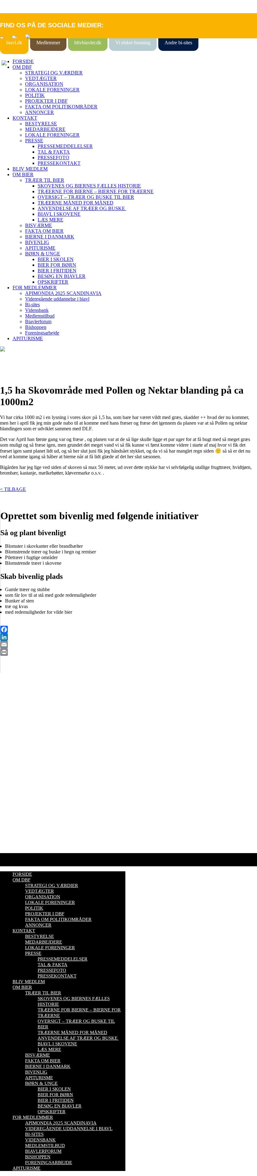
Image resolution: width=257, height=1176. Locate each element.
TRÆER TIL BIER (44, 180)
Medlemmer (48, 42)
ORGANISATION (44, 84)
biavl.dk (14, 42)
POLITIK (35, 95)
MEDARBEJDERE (45, 129)
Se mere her (12, 845)
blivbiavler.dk (87, 42)
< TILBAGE (13, 489)
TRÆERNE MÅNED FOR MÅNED (75, 202)
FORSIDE (23, 61)
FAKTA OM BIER (44, 231)
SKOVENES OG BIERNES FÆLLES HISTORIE (89, 185)
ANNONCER (39, 112)
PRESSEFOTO (53, 157)
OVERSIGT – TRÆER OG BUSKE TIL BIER (86, 197)
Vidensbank (37, 310)
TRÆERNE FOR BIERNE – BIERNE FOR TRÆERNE (96, 191)
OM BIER (23, 174)
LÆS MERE (50, 219)
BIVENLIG (37, 242)
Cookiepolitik (13, 722)
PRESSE (34, 140)
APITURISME (40, 248)
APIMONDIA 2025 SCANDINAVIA (63, 293)
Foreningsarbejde (42, 332)
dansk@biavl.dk (32, 773)
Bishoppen (35, 327)
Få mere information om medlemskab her (40, 716)
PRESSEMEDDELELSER (65, 146)
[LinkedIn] (128, 637)
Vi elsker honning (132, 42)
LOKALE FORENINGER (52, 89)
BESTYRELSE (41, 123)
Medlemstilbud (40, 315)
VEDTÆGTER (41, 78)
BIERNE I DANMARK (49, 236)
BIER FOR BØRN (57, 265)
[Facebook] (128, 629)
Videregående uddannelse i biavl (57, 299)
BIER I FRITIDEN (57, 270)
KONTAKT (25, 118)
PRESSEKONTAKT (59, 163)
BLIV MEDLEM (30, 169)
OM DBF (22, 67)
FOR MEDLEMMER (35, 287)
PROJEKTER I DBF (46, 101)
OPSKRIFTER (53, 282)
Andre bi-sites (178, 42)
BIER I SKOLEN (56, 259)
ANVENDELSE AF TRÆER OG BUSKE (82, 208)
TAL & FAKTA (54, 152)
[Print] (128, 652)
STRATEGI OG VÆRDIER (54, 72)
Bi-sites (32, 304)
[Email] (128, 644)
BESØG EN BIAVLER (62, 276)
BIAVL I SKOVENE (59, 214)
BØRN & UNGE (42, 253)
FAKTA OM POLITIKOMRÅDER (61, 106)
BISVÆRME (38, 225)
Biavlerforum (38, 321)
